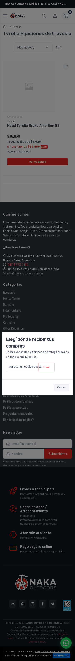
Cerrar (61, 387)
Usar (46, 367)
